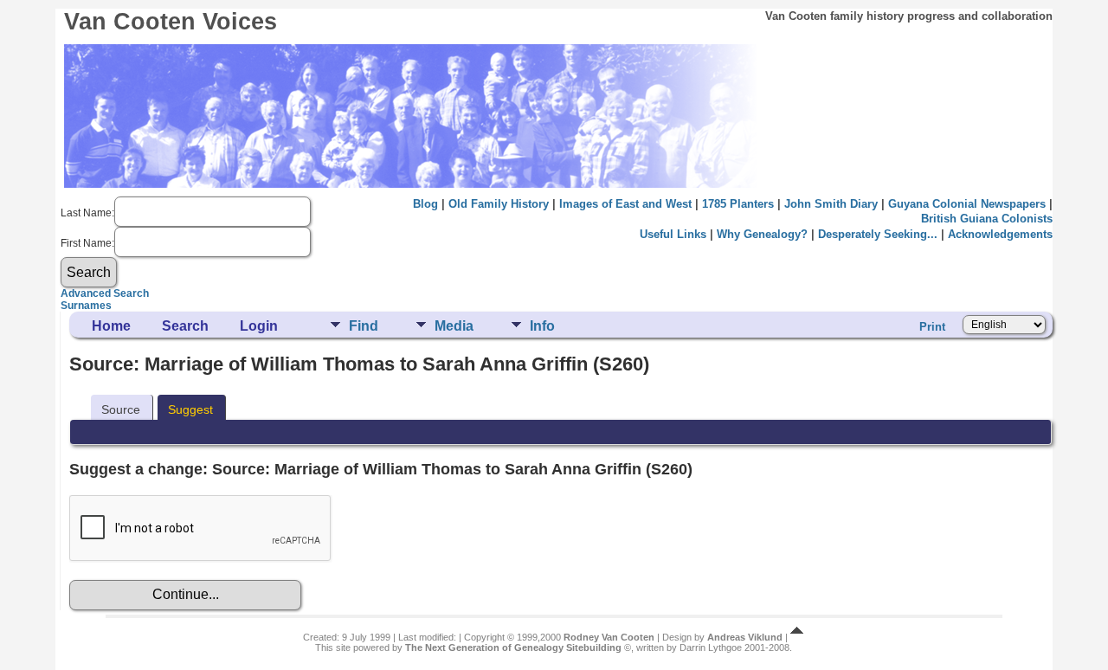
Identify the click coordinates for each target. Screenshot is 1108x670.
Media (454, 326)
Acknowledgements (1000, 234)
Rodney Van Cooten (609, 637)
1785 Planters (738, 203)
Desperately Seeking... (877, 234)
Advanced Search (105, 293)
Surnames (86, 306)
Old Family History (498, 203)
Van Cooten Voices (170, 22)
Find (363, 326)
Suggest (190, 409)
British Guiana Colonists (987, 218)
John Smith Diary (831, 203)
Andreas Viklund (745, 637)
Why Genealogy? (762, 234)
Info (542, 326)
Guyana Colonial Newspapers (967, 203)
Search (185, 326)
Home (111, 326)
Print (932, 326)
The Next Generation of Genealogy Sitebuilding (513, 647)
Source (120, 409)
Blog (425, 203)
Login (259, 326)
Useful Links (673, 234)
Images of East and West (625, 203)
